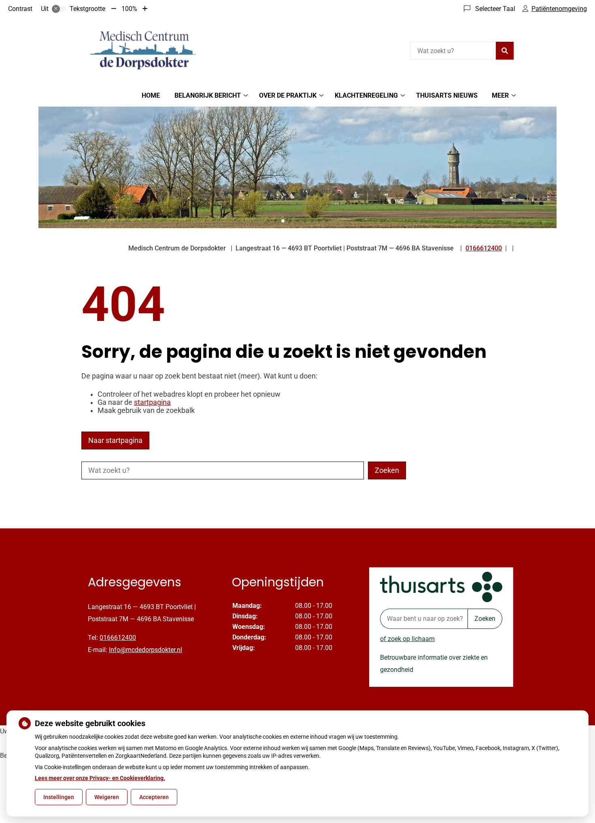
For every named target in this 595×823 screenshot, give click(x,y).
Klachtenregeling (366, 95)
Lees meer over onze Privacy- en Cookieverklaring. (100, 778)
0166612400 (118, 637)
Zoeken (484, 618)
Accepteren (154, 797)
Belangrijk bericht (207, 95)
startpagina (152, 402)
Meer (500, 95)
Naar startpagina (115, 440)
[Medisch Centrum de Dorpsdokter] (142, 49)
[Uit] (59, 9)
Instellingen (58, 797)
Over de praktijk (288, 95)
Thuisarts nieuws (447, 95)
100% (129, 9)
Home (151, 95)
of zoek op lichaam (407, 639)
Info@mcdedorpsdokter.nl (145, 650)
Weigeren (106, 797)
